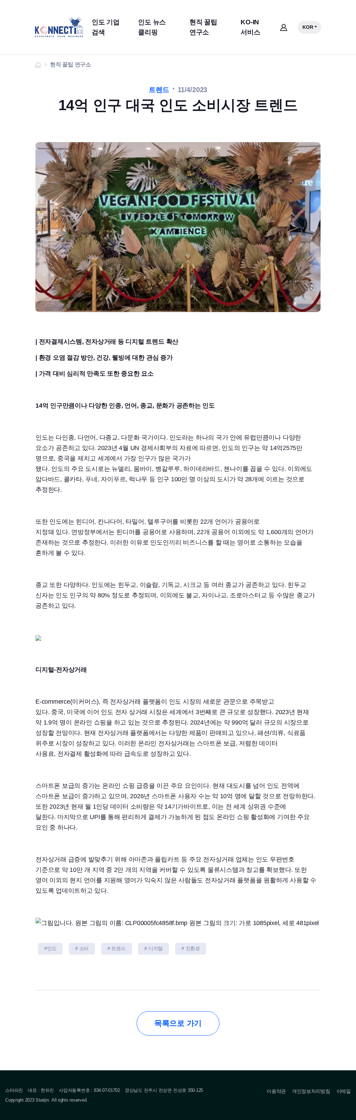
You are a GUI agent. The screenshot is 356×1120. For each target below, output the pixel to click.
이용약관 (276, 1091)
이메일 (344, 1091)
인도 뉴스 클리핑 (152, 27)
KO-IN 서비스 (250, 27)
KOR (307, 27)
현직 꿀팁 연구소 (203, 27)
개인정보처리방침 (311, 1091)
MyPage (283, 27)
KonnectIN (59, 27)
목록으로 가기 (178, 1023)
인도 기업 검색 (106, 27)
